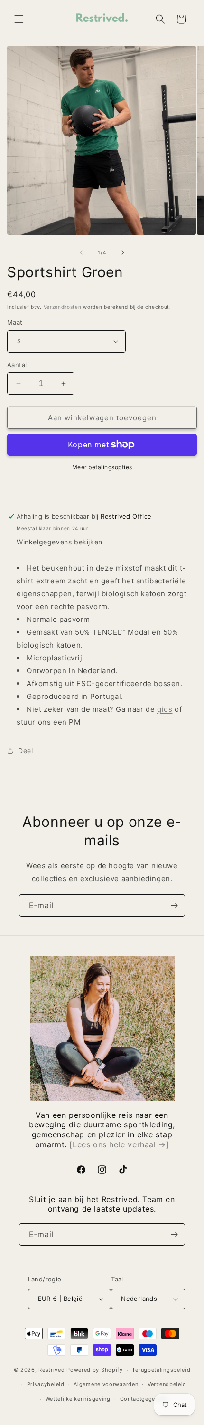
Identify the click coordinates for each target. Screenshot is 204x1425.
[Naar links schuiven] (81, 252)
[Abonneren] (174, 905)
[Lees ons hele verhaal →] (119, 1144)
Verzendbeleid (167, 1384)
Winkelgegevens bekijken (59, 542)
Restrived (51, 1370)
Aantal (17, 364)
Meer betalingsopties (102, 467)
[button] (19, 19)
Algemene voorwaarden (106, 1384)
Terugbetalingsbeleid (161, 1370)
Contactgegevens (144, 1399)
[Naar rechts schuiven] (122, 252)
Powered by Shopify (94, 1370)
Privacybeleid (46, 1384)
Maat (15, 322)
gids (164, 709)
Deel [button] (25, 750)
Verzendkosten (63, 307)
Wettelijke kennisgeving (78, 1399)
